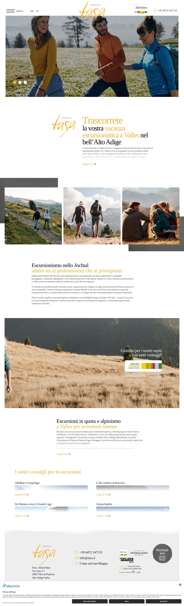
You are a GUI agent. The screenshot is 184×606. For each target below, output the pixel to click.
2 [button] (20, 82)
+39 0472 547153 (167, 10)
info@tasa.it (87, 557)
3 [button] (25, 82)
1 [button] (14, 82)
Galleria (169, 231)
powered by (128, 572)
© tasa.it (121, 572)
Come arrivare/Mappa (94, 563)
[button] (7, 215)
